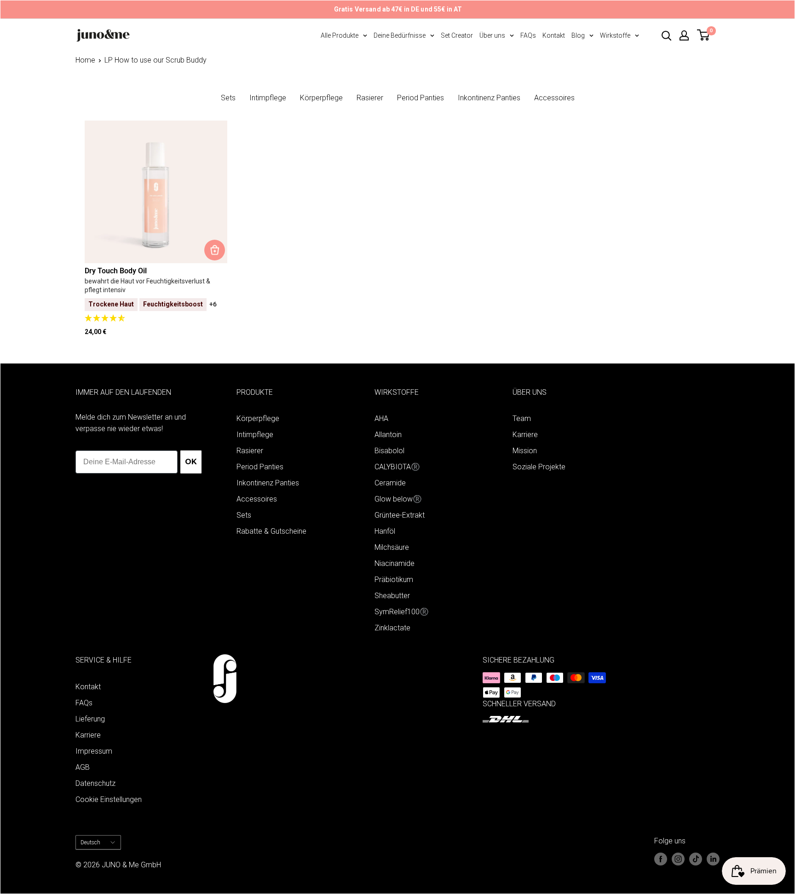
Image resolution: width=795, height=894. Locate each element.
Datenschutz (95, 783)
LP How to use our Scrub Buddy (155, 60)
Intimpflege (267, 97)
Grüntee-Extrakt (399, 515)
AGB (82, 767)
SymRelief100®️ (401, 611)
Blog (578, 35)
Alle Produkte (339, 35)
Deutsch (90, 842)
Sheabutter (392, 595)
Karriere (525, 434)
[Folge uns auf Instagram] (678, 859)
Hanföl (384, 531)
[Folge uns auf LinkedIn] (713, 859)
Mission (525, 450)
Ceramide (390, 483)
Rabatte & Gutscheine (271, 531)
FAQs (528, 35)
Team (522, 418)
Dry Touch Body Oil (116, 270)
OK (191, 461)
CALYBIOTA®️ (397, 466)
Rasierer (370, 97)
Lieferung (90, 719)
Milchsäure (391, 547)
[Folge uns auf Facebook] (660, 859)
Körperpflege (321, 97)
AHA (381, 418)
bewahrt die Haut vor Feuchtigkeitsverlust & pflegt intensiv (147, 285)
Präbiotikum (393, 579)
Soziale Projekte (539, 466)
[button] (156, 318)
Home (85, 60)
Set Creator (457, 35)
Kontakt (553, 35)
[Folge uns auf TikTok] (695, 859)
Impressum (93, 751)
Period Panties (420, 97)
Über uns (492, 35)
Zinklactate (392, 627)
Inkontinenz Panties (489, 97)
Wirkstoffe (615, 35)
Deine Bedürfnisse (400, 35)
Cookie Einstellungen (108, 799)
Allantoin (388, 434)
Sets (228, 97)
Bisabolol (389, 450)
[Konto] (684, 35)
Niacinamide (394, 563)
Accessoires (554, 97)
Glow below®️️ (398, 499)
